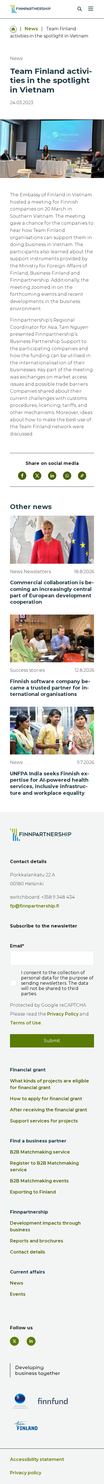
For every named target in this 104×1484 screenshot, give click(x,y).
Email (16, 946)
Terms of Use (25, 1023)
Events (18, 1294)
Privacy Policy (62, 1014)
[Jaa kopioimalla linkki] (82, 476)
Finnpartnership (29, 1212)
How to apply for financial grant (46, 1098)
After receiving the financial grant (48, 1109)
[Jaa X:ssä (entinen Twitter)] (37, 476)
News (31, 28)
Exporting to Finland (33, 1192)
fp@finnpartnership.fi (34, 906)
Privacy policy (25, 1472)
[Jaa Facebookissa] (22, 476)
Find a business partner (38, 1141)
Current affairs (27, 1272)
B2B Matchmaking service (40, 1152)
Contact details (27, 1252)
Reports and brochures (36, 1241)
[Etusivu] (13, 28)
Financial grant (27, 1069)
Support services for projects (44, 1121)
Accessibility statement (37, 1459)
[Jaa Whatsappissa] (67, 476)
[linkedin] (31, 1341)
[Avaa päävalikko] (90, 8)
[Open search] (79, 9)
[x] (14, 1341)
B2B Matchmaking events (39, 1181)
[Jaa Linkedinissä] (52, 476)
